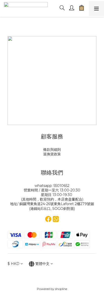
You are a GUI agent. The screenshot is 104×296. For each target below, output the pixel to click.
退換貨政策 (52, 154)
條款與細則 (52, 149)
